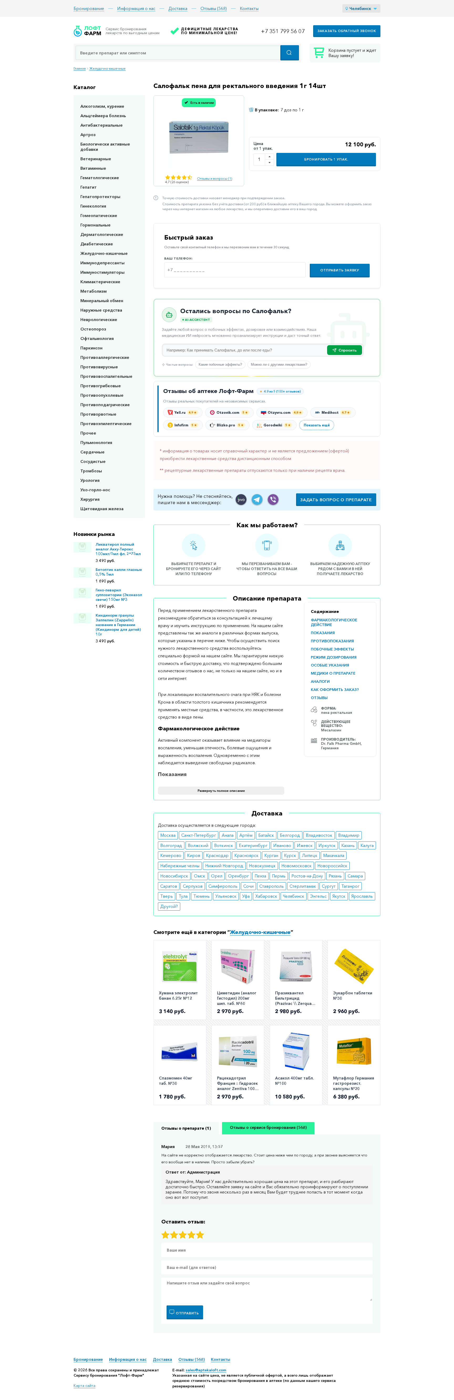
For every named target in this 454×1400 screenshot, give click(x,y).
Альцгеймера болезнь (103, 115)
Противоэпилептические (106, 423)
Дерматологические (101, 234)
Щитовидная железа (101, 508)
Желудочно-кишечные (107, 68)
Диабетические (96, 243)
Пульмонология (96, 442)
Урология (90, 480)
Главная (80, 68)
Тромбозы (91, 470)
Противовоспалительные (106, 376)
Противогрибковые (100, 385)
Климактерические (100, 281)
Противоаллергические (104, 357)
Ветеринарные (95, 158)
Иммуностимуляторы (102, 272)
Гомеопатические (98, 215)
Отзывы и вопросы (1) (214, 178)
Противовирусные (99, 366)
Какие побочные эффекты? (220, 364)
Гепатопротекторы (100, 196)
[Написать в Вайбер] (273, 499)
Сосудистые (93, 461)
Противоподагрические (105, 404)
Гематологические (99, 177)
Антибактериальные (101, 125)
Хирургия (90, 499)
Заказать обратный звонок (346, 31)
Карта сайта (84, 1385)
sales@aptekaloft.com (206, 1370)
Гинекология (93, 206)
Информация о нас (136, 8)
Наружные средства (101, 310)
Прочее (88, 433)
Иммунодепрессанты (102, 262)
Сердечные (92, 451)
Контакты (249, 8)
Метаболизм (93, 291)
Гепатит (88, 187)
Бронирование (89, 8)
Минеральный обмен (101, 300)
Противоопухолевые (101, 395)
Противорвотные (98, 414)
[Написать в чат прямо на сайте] (241, 499)
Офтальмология (97, 338)
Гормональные (95, 225)
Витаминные (93, 168)
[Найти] (289, 52)
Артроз (88, 134)
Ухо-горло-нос (95, 489)
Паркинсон (91, 347)
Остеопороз (93, 329)
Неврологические (98, 319)
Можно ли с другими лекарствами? (279, 364)
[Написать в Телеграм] (257, 499)
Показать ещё (317, 425)
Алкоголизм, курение (102, 106)
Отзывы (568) (213, 8)
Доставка (177, 8)
